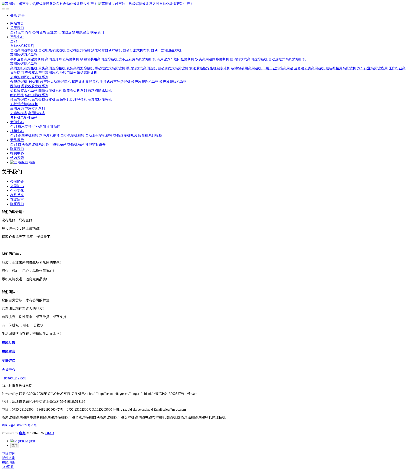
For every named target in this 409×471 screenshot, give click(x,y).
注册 (21, 15)
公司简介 (17, 181)
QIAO (49, 433)
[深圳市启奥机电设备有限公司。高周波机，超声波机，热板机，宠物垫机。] (204, 4)
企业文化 (17, 190)
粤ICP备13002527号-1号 (19, 425)
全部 (13, 32)
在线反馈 (17, 195)
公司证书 (17, 186)
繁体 (14, 445)
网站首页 (17, 23)
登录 (13, 15)
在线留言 (17, 199)
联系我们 (17, 204)
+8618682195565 (14, 378)
